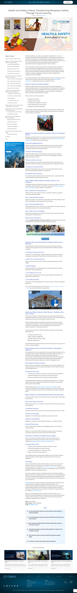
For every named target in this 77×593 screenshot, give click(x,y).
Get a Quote (68, 2)
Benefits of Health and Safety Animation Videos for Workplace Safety (13, 62)
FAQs (6, 139)
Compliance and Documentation (13, 71)
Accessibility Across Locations (13, 73)
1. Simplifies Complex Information (14, 93)
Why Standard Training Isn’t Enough (14, 111)
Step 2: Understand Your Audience (14, 81)
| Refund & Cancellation (50, 590)
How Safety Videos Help (12, 114)
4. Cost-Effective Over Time (13, 100)
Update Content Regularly (12, 126)
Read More (7, 568)
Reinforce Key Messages (12, 124)
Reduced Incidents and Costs (13, 68)
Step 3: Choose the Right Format (14, 83)
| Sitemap (62, 590)
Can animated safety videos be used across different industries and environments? (46, 518)
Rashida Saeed (43, 15)
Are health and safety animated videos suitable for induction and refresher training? (45, 530)
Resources (47, 2)
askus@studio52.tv (33, 504)
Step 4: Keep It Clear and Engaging (14, 85)
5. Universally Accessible (12, 102)
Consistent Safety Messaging (13, 66)
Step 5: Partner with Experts (13, 88)
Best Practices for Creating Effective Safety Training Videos (13, 117)
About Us (42, 2)
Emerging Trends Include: (12, 134)
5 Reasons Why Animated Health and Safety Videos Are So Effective (12, 91)
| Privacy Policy (36, 590)
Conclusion (7, 136)
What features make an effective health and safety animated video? (44, 536)
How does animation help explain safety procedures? (42, 541)
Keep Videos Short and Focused (13, 119)
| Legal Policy (57, 590)
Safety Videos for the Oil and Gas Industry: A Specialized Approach (14, 109)
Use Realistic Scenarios (12, 121)
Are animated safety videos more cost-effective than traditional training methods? (45, 512)
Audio (37, 2)
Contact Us (71, 576)
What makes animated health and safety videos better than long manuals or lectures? (45, 524)
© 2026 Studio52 (16, 590)
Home (30, 2)
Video (33, 2)
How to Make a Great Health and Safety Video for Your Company (13, 77)
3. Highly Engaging (11, 98)
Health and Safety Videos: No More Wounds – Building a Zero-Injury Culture (14, 106)
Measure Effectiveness (11, 128)
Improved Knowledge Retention (13, 64)
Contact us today (36, 490)
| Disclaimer (22, 590)
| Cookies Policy (42, 590)
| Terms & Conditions (28, 590)
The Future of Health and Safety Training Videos (13, 132)
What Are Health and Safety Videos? (12, 58)
